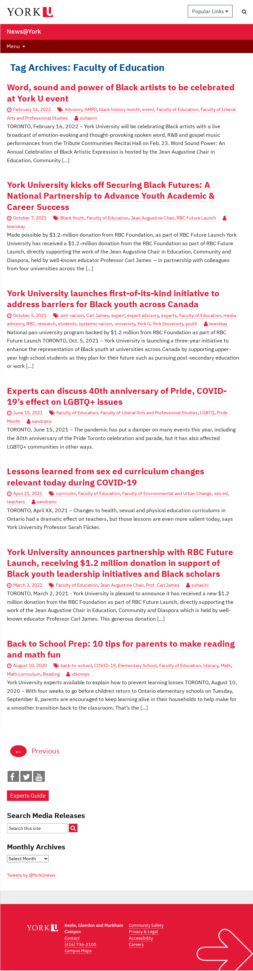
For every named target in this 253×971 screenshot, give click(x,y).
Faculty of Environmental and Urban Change (167, 493)
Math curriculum (24, 674)
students (67, 324)
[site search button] (73, 828)
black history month (119, 109)
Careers (136, 944)
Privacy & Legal (143, 931)
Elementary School (137, 665)
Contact (72, 938)
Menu (13, 46)
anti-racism (72, 315)
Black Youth (72, 218)
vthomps (80, 674)
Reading (51, 674)
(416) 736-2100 (80, 944)
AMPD (91, 109)
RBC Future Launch (196, 218)
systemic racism (95, 324)
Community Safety (146, 925)
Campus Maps (78, 951)
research (47, 324)
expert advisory (143, 315)
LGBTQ (207, 413)
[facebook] (12, 778)
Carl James (97, 315)
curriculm (66, 493)
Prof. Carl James (163, 585)
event (148, 109)
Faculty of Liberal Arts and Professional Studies (149, 413)
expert (118, 315)
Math (226, 665)
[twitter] (26, 778)
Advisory (73, 109)
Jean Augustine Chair (152, 218)
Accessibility (141, 938)
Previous (37, 751)
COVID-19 (105, 665)
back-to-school (76, 665)
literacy (210, 665)
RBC (30, 324)
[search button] (244, 11)
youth (191, 324)
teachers (16, 502)
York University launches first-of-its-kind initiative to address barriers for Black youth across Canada (113, 298)
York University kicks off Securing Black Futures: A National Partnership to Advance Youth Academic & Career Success (111, 195)
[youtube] (39, 778)
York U (143, 324)
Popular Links (208, 11)
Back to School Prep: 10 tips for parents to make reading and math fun (121, 649)
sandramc (42, 421)
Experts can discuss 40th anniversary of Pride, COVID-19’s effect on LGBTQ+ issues (117, 396)
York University (168, 324)
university (125, 324)
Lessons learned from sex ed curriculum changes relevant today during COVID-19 (105, 476)
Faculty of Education (177, 109)
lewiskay (218, 324)
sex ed (221, 493)
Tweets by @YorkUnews (31, 875)
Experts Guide (27, 795)
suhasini (88, 118)
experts (169, 315)
